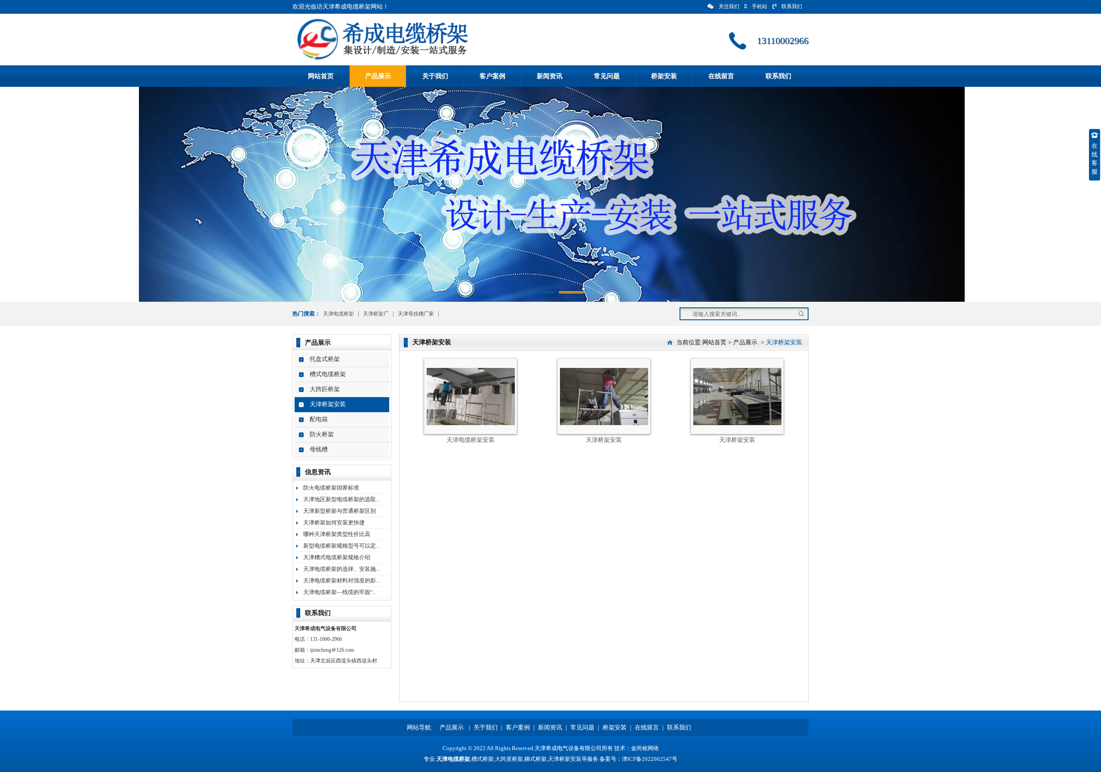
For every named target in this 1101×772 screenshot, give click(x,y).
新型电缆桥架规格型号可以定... (341, 545)
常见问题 (607, 76)
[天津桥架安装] (604, 423)
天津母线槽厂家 (416, 314)
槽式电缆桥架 (328, 374)
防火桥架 (322, 434)
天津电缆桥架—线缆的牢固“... (340, 592)
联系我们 (791, 6)
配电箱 (319, 419)
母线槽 (319, 449)
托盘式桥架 (325, 359)
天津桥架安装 (328, 404)
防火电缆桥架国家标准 (331, 487)
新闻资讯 (550, 76)
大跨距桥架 (325, 389)
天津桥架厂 (376, 314)
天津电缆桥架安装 (470, 440)
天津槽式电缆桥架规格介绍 (336, 557)
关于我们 (435, 76)
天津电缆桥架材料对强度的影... (341, 580)
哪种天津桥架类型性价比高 (336, 534)
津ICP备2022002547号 (649, 759)
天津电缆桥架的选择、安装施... (341, 569)
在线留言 (721, 76)
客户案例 (492, 76)
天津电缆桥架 (338, 314)
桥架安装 (664, 76)
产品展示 (378, 76)
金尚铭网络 (645, 748)
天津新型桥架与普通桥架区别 (339, 511)
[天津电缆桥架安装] (471, 423)
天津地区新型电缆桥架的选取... (341, 499)
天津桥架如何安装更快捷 (334, 522)
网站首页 (321, 76)
